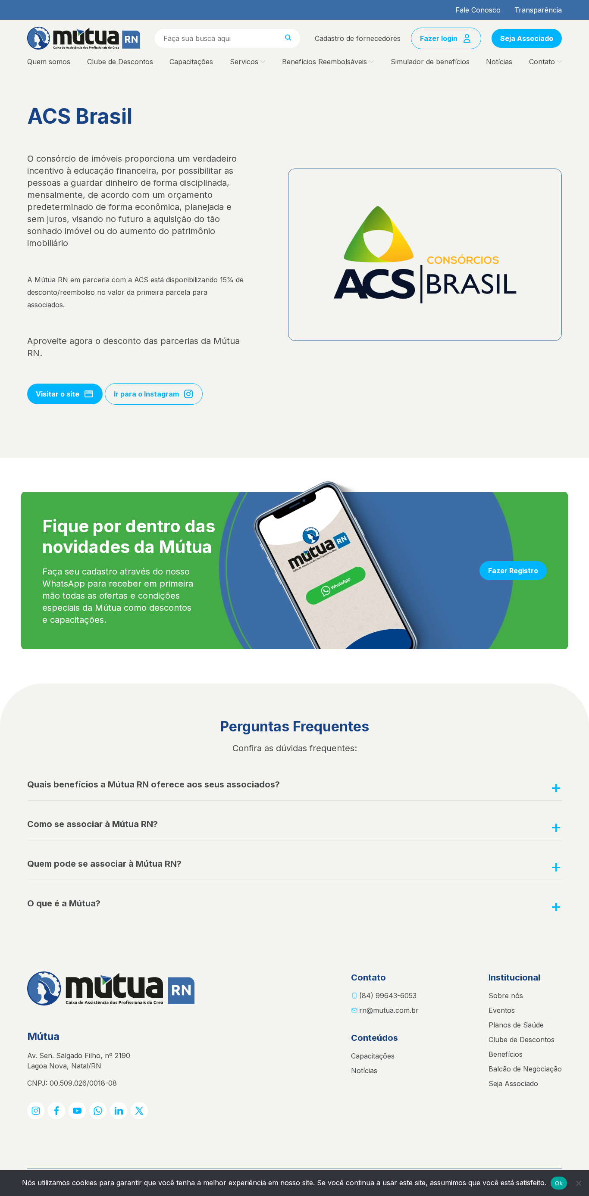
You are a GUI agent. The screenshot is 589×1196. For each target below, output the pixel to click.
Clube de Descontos (120, 61)
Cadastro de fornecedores (358, 38)
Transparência (538, 10)
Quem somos (48, 61)
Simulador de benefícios (430, 61)
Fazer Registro (513, 570)
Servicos (244, 61)
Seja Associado (526, 38)
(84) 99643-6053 (388, 995)
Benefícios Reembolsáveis (324, 61)
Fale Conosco (478, 10)
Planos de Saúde (516, 1025)
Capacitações (191, 61)
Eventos (502, 1010)
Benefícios (506, 1054)
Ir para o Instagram (146, 394)
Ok (559, 1183)
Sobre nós (506, 995)
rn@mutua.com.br (389, 1010)
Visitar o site (57, 394)
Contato (542, 61)
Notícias (499, 61)
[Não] (578, 1183)
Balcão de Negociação (525, 1069)
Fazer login (438, 38)
